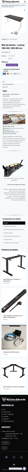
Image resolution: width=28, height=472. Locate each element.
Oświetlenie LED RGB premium (11, 352)
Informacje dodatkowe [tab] (8, 84)
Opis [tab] (4, 81)
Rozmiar (4, 56)
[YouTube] (14, 464)
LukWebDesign (22, 469)
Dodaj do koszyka (12, 65)
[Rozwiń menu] (24, 1)
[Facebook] (6, 457)
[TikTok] (21, 457)
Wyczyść (10, 58)
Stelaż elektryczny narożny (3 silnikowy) (14, 386)
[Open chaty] (24, 468)
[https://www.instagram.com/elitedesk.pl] (14, 457)
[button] (25, 10)
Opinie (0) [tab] (5, 87)
